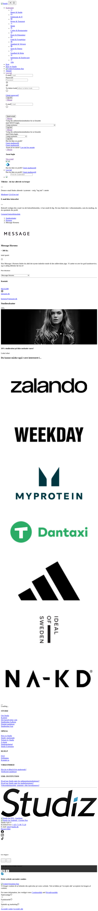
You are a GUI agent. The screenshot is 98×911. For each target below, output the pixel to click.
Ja (7, 871)
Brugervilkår (6, 829)
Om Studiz (5, 716)
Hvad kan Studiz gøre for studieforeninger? (17, 783)
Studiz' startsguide (8, 738)
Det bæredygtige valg (9, 720)
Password (9, 78)
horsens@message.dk (9, 299)
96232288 (5, 289)
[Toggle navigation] (12, 3)
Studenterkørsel (7, 744)
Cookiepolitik (37, 892)
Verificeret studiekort (9, 772)
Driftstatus (5, 758)
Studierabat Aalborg (8, 722)
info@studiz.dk (13, 827)
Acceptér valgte (7, 909)
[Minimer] (3, 860)
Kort (7, 64)
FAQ (3, 756)
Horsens (9, 220)
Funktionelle (5, 900)
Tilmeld (8, 71)
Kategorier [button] (10, 8)
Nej (3, 871)
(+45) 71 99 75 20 (19, 825)
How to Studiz (11, 67)
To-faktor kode (11, 88)
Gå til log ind (14, 194)
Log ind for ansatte (27, 147)
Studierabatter (11, 218)
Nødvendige (5, 895)
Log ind (9, 170)
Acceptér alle (18, 909)
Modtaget (4, 194)
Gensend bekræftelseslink (10, 214)
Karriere (4, 718)
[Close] (2, 204)
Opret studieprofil (12, 143)
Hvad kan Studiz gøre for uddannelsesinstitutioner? (20, 781)
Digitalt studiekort (7, 724)
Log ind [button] (9, 73)
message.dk (5, 294)
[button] (9, 97)
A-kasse (4, 742)
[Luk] (8, 860)
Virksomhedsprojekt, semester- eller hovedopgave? (20, 785)
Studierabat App (7, 726)
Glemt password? (12, 95)
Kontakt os (5, 760)
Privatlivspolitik (52, 892)
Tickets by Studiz (7, 740)
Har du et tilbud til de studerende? (13, 769)
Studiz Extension (7, 746)
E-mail (8, 75)
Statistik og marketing (9, 904)
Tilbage (9, 100)
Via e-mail (10, 159)
